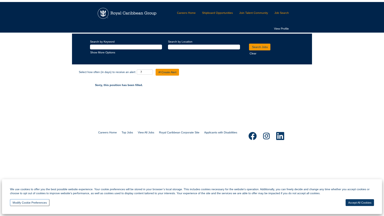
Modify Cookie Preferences (30, 202)
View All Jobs (146, 132)
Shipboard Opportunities (217, 12)
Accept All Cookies (359, 202)
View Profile (281, 28)
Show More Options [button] (102, 52)
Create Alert (168, 72)
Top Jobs (127, 132)
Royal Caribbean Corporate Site (179, 132)
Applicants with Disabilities (220, 132)
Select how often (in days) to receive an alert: (107, 72)
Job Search (281, 12)
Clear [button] (253, 53)
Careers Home (186, 12)
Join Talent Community (253, 12)
